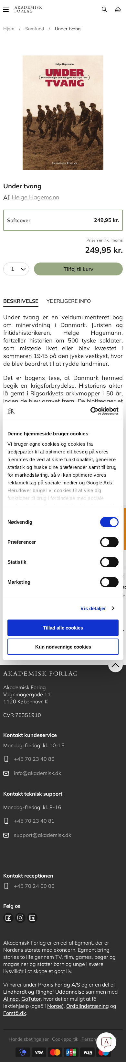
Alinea (11, 999)
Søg (104, 9)
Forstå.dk (14, 1013)
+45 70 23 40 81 (34, 821)
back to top (115, 665)
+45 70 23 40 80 (34, 759)
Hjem (8, 29)
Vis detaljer (93, 608)
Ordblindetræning (87, 1006)
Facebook (8, 918)
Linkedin (32, 918)
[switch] (109, 542)
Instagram (20, 918)
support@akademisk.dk (42, 835)
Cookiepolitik (65, 1039)
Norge (54, 1006)
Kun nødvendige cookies (63, 647)
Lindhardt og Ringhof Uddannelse (43, 991)
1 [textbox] (12, 269)
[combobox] (16, 269)
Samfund (34, 29)
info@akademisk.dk (37, 773)
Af (6, 197)
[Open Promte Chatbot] (106, 1042)
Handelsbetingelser (29, 1039)
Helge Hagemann (35, 197)
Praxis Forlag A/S (59, 984)
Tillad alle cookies (63, 627)
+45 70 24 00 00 (34, 886)
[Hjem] (28, 9)
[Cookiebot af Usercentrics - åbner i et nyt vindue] (91, 411)
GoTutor (31, 999)
